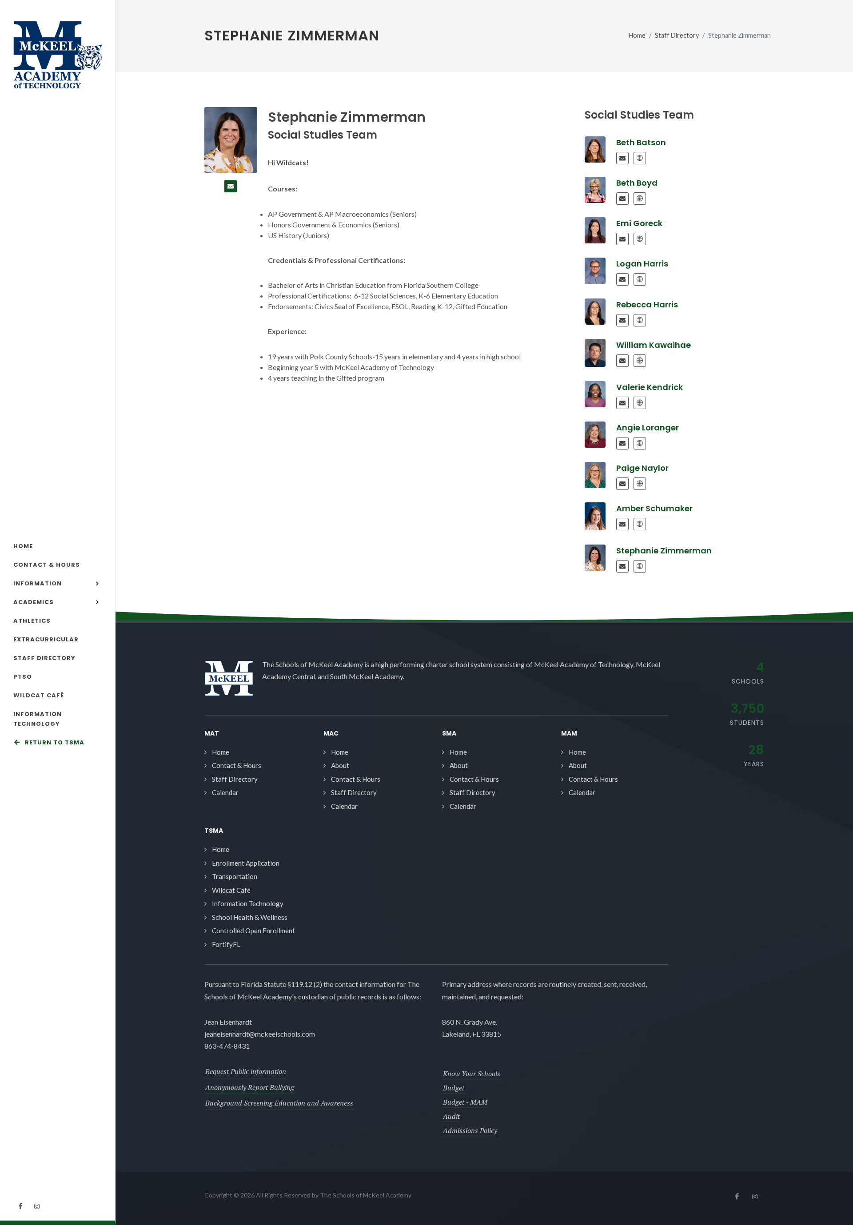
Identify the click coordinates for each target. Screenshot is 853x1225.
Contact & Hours (236, 765)
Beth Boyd (637, 182)
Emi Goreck (639, 223)
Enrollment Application (245, 863)
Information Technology (247, 903)
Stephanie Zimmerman (664, 550)
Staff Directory (677, 35)
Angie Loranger (647, 427)
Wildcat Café (231, 890)
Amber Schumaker (654, 508)
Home (637, 35)
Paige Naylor (642, 467)
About (340, 765)
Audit (451, 1116)
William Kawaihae (653, 344)
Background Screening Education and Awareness (279, 1103)
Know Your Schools (471, 1073)
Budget (453, 1088)
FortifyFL (226, 944)
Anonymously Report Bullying (249, 1087)
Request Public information (245, 1071)
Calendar (225, 792)
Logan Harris (642, 263)
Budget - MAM (465, 1102)
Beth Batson (641, 142)
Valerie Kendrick (649, 387)
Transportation (234, 876)
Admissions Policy (470, 1130)
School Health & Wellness (249, 917)
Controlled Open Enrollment (253, 931)
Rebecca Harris (647, 304)
